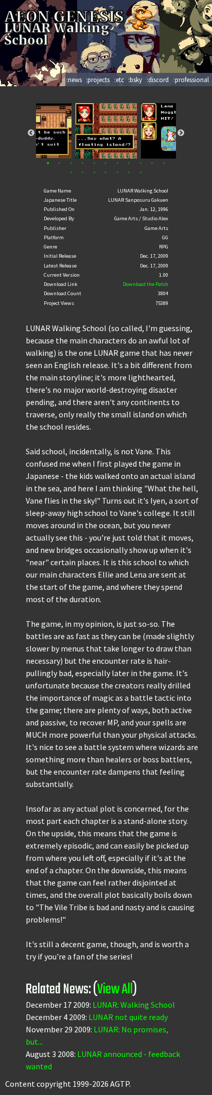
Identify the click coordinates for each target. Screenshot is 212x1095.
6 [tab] (106, 163)
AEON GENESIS (66, 16)
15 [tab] (106, 173)
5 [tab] (94, 163)
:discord (158, 79)
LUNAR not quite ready (128, 1017)
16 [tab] (117, 173)
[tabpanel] (106, 131)
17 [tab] (129, 173)
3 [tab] (71, 163)
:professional (191, 79)
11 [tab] (164, 163)
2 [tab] (59, 163)
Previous (31, 133)
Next (181, 133)
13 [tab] (82, 173)
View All (115, 989)
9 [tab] (141, 163)
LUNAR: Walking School (134, 1005)
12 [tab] (71, 173)
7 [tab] (117, 163)
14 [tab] (94, 173)
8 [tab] (129, 163)
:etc (119, 79)
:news (74, 79)
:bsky (135, 79)
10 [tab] (152, 163)
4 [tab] (82, 163)
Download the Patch (145, 284)
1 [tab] (48, 163)
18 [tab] (141, 173)
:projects (98, 79)
